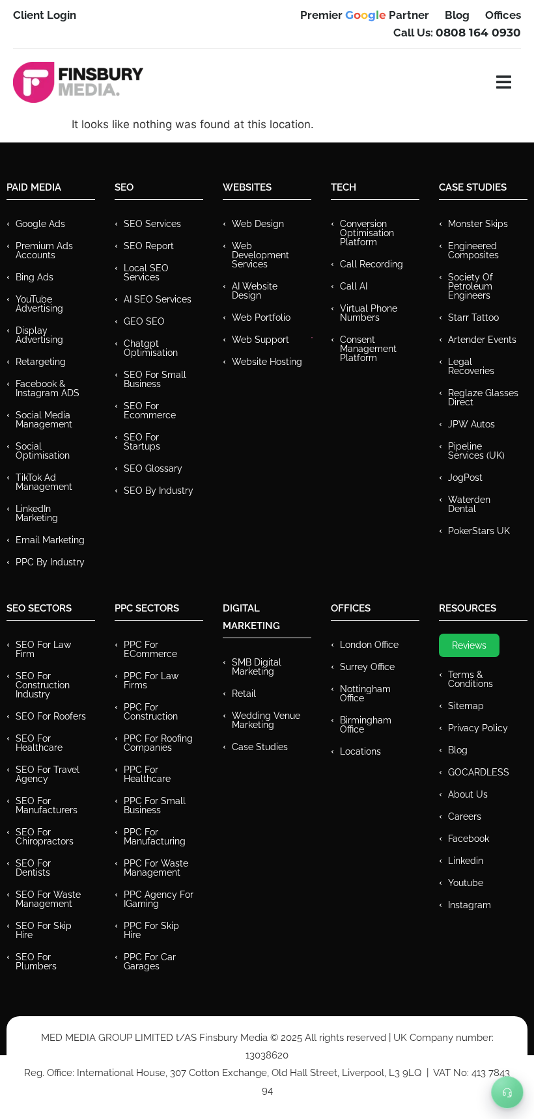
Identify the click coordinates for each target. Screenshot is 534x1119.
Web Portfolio (261, 317)
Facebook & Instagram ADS (47, 388)
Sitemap (466, 706)
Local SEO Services (146, 272)
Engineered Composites (473, 250)
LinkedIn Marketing (37, 513)
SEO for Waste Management (48, 899)
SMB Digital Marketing (256, 667)
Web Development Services (260, 255)
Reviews (469, 645)
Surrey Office (367, 667)
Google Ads (40, 224)
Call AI (353, 286)
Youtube (465, 883)
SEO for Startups (142, 442)
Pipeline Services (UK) (476, 451)
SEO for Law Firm (43, 649)
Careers (464, 816)
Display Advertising (39, 335)
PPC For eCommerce (150, 649)
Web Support (260, 339)
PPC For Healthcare (147, 774)
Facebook (468, 838)
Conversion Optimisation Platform (367, 233)
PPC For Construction (151, 711)
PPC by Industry (50, 562)
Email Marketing (50, 540)
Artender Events (482, 339)
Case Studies (260, 747)
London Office (369, 645)
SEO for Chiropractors (45, 836)
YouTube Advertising (39, 304)
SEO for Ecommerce (150, 410)
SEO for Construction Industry (43, 685)
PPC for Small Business (155, 805)
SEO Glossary (153, 468)
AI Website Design (254, 291)
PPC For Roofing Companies (158, 743)
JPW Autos (471, 424)
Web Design (258, 224)
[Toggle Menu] (507, 1092)
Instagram (469, 905)
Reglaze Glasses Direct (483, 397)
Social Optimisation (43, 451)
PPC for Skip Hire (151, 930)
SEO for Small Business (155, 379)
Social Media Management (44, 419)
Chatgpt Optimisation (151, 348)
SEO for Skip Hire (44, 930)
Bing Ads (34, 277)
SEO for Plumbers (36, 961)
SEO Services (152, 224)
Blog (458, 750)
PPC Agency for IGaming (158, 899)
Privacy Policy (478, 728)
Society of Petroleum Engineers (470, 286)
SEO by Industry (158, 490)
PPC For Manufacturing (155, 836)
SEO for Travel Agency (47, 774)
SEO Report (149, 246)
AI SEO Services (157, 299)
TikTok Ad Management (44, 482)
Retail (244, 693)
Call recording (371, 264)
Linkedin (465, 861)
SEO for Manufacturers (46, 805)
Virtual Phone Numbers (368, 313)
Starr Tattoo (473, 317)
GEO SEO (144, 321)
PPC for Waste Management (156, 868)
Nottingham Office (365, 693)
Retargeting (41, 362)
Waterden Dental (469, 504)
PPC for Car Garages (150, 961)
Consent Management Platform (368, 348)
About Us (468, 794)
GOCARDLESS (478, 772)
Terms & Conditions (470, 679)
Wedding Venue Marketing (266, 720)
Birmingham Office (365, 725)
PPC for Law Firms (151, 680)
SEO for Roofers (51, 716)
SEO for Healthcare (39, 743)
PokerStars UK (479, 531)
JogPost (465, 477)
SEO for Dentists (33, 868)
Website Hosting (267, 362)
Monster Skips (478, 224)
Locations (360, 751)
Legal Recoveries (471, 366)
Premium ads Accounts (44, 250)
